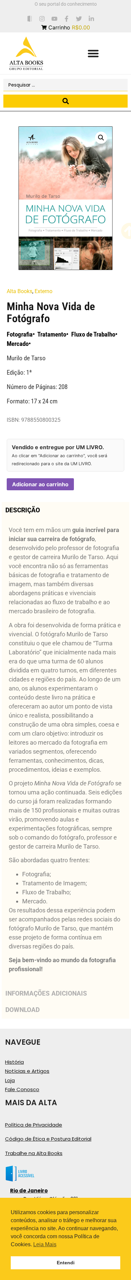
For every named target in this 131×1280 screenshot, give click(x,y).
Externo (43, 291)
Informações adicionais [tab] (46, 993)
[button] (93, 53)
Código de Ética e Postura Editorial (48, 1138)
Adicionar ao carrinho (40, 484)
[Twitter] (79, 18)
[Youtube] (54, 18)
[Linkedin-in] (91, 18)
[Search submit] (65, 101)
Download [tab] (22, 1010)
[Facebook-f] (67, 18)
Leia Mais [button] (44, 1244)
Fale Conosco (22, 1089)
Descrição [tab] (22, 510)
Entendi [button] (66, 1262)
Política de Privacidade (33, 1124)
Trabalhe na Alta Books (33, 1153)
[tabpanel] (65, 751)
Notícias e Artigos (27, 1070)
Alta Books (19, 291)
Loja (10, 1080)
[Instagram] (42, 18)
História (14, 1061)
